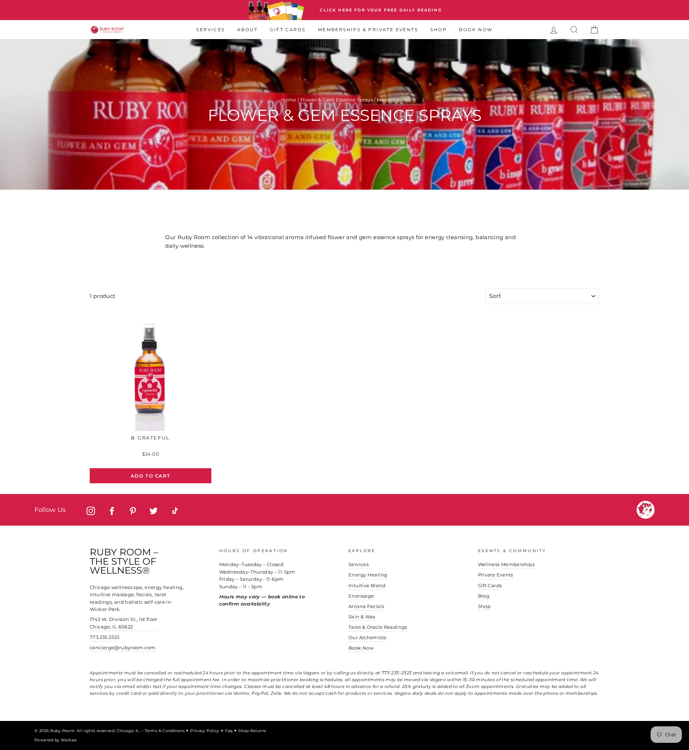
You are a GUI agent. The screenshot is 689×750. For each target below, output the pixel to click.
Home (288, 100)
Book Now (475, 29)
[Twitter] (153, 510)
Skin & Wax (362, 617)
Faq (229, 730)
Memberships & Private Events (368, 29)
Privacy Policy (205, 730)
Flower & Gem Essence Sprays (336, 100)
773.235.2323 (104, 637)
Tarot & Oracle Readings (377, 627)
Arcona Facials (366, 606)
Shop (438, 29)
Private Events (495, 575)
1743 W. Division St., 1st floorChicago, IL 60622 (124, 623)
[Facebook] (112, 510)
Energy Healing (367, 575)
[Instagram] (90, 510)
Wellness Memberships (506, 564)
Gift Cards (287, 29)
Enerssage (361, 596)
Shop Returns (252, 730)
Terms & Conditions (165, 730)
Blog (484, 596)
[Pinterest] (132, 510)
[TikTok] (174, 510)
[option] (344, 10)
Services (210, 29)
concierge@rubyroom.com (122, 647)
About (247, 29)
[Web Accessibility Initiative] (686, 742)
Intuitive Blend (367, 585)
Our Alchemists (367, 637)
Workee (69, 739)
